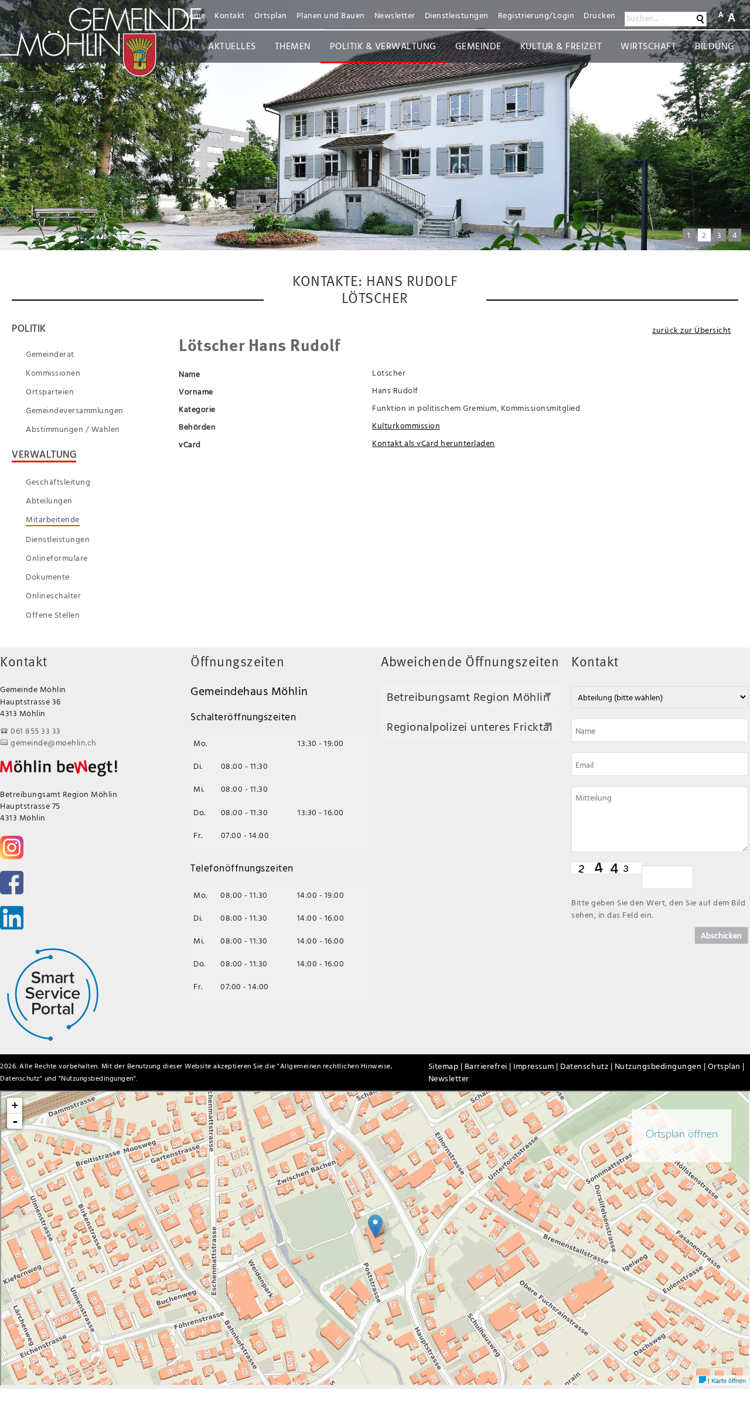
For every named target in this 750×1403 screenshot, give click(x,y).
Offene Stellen (53, 615)
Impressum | (536, 1066)
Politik (29, 328)
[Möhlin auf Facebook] (11, 882)
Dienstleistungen (457, 15)
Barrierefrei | (489, 1066)
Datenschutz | (587, 1066)
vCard (190, 444)
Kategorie (197, 409)
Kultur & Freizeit (561, 46)
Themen (293, 46)
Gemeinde (478, 46)
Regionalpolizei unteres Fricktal (470, 726)
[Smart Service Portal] (52, 994)
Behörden (197, 426)
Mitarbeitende (53, 519)
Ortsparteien (50, 391)
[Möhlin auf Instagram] (11, 847)
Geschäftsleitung (58, 482)
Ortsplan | (726, 1066)
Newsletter (394, 15)
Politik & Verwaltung (383, 46)
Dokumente (48, 577)
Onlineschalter (53, 595)
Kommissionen (53, 373)
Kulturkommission (406, 425)
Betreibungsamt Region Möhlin (468, 696)
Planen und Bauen (330, 15)
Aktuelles (232, 46)
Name (189, 373)
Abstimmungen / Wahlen (73, 429)
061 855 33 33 (36, 730)
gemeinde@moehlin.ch (54, 742)
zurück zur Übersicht (691, 329)
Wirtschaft (648, 46)
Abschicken (721, 935)
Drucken (600, 15)
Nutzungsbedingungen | (661, 1066)
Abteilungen (49, 500)
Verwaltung (44, 454)
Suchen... (642, 18)
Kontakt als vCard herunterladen (433, 443)
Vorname (196, 391)
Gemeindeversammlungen (75, 410)
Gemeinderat (50, 354)
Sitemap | (446, 1066)
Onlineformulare (57, 558)
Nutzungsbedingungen (97, 1078)
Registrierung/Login (536, 15)
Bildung (715, 46)
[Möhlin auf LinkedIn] (11, 917)
